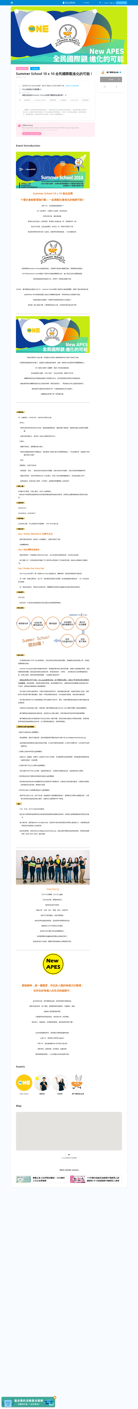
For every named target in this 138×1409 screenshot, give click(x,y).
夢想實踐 (85, 100)
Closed (111, 79)
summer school (39, 100)
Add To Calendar (72, 85)
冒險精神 (27, 100)
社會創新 (63, 100)
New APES (74, 100)
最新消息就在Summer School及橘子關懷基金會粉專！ (43, 95)
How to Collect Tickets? (32, 134)
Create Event (121, 3)
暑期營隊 (53, 100)
